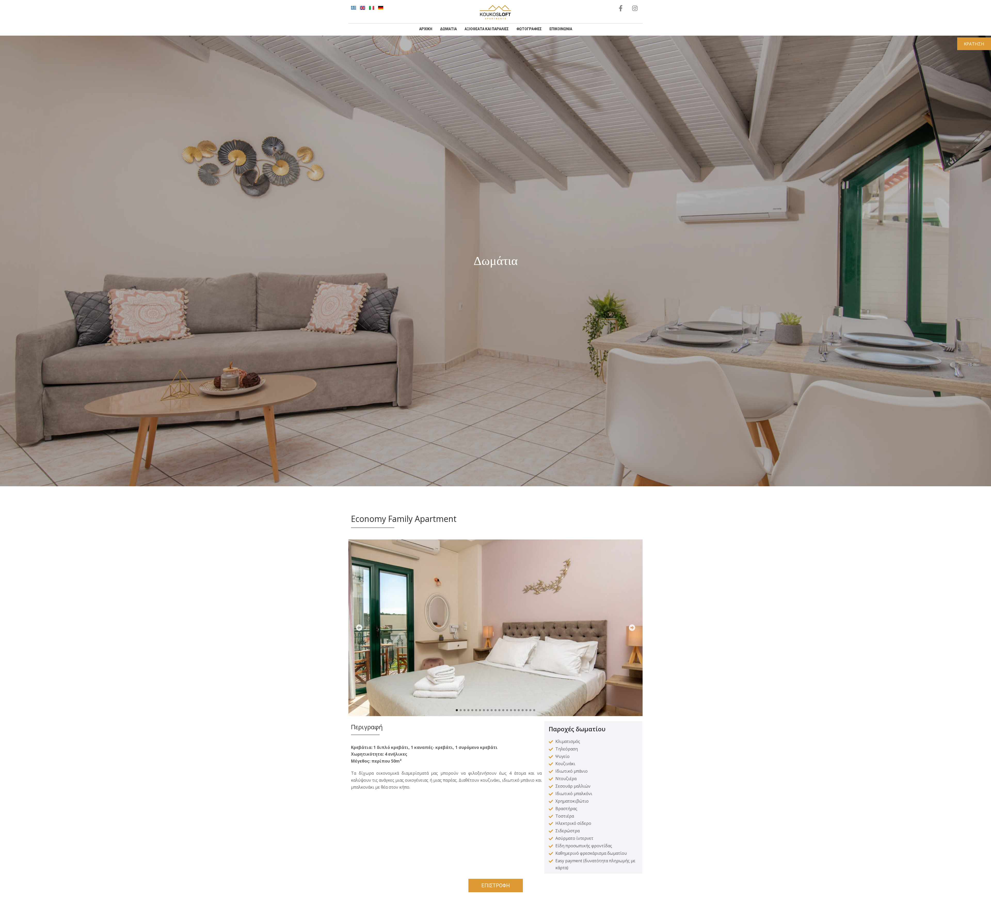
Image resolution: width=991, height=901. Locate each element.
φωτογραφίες (529, 29)
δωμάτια (448, 29)
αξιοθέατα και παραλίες (487, 29)
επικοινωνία (560, 29)
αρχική (425, 29)
